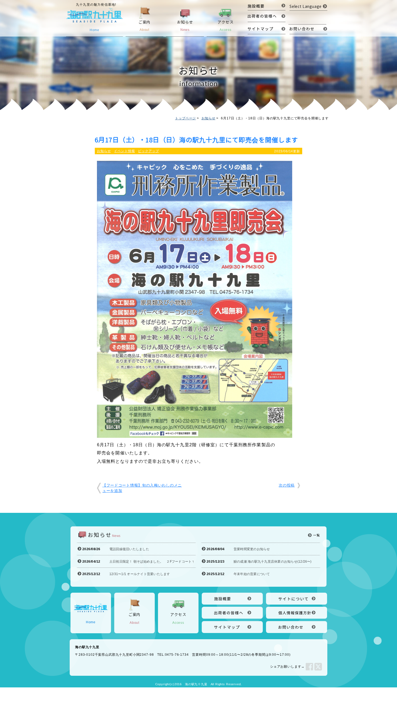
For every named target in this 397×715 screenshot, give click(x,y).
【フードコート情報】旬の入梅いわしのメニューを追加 (142, 488)
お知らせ (208, 118)
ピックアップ (148, 151)
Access (178, 618)
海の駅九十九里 (196, 684)
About (135, 618)
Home (91, 622)
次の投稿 (287, 485)
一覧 (316, 535)
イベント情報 (124, 151)
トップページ (185, 118)
